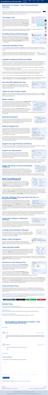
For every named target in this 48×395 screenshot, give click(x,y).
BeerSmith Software (17, 391)
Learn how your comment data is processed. (22, 381)
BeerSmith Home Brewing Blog (12, 1)
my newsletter (32, 294)
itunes (44, 294)
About (25, 391)
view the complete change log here (34, 290)
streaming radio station (13, 295)
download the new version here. (21, 14)
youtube (5, 295)
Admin (33, 391)
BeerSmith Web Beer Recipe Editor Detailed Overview (11, 306)
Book (22, 391)
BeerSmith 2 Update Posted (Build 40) (8, 313)
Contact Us (29, 391)
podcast (38, 294)
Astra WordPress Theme (37, 393)
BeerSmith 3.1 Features (6, 310)
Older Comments (5, 327)
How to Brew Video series (40, 295)
